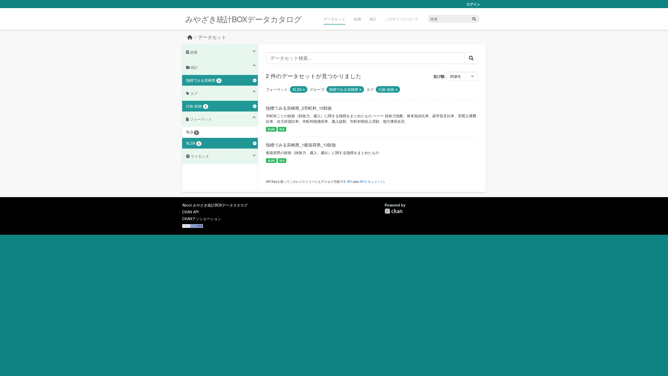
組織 (357, 18)
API (349, 181)
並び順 (438, 76)
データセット (334, 18)
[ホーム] (190, 37)
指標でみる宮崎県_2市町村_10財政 (299, 108)
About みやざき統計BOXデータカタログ (215, 205)
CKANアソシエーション (201, 218)
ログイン (473, 4)
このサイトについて (401, 18)
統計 (373, 18)
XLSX (271, 129)
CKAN (393, 211)
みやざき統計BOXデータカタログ (243, 19)
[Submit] (474, 19)
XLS (281, 129)
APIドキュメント (371, 181)
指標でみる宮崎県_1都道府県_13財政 (301, 145)
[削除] (304, 89)
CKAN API (190, 211)
